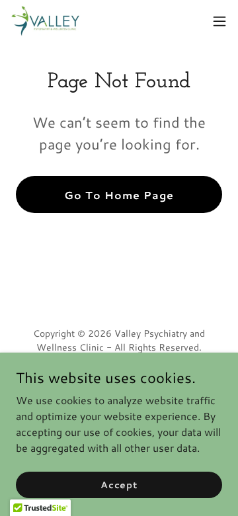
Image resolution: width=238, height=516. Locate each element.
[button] (219, 21)
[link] (46, 21)
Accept (119, 484)
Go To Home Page (119, 194)
